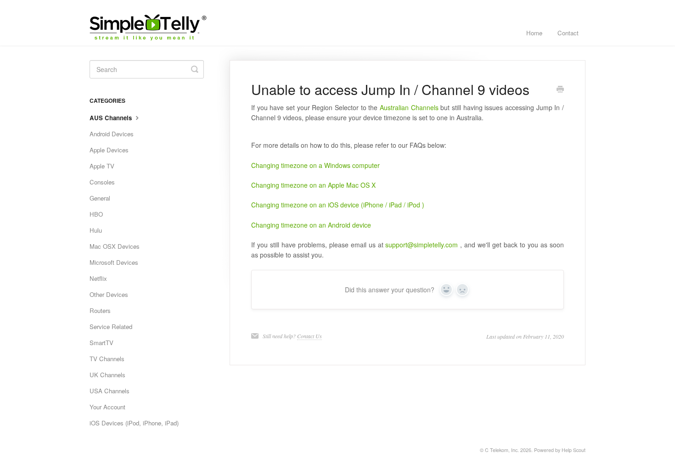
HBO (96, 214)
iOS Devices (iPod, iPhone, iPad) (134, 423)
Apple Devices (109, 149)
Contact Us (309, 336)
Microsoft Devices (114, 262)
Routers (100, 310)
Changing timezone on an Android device (311, 224)
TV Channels (107, 358)
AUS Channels (112, 117)
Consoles (102, 182)
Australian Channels (409, 107)
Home (534, 32)
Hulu (96, 230)
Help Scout (573, 450)
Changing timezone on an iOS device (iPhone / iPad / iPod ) (337, 204)
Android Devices (112, 133)
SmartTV (101, 342)
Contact (568, 32)
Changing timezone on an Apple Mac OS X (313, 185)
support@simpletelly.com (421, 244)
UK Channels (107, 374)
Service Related (111, 326)
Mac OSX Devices (115, 246)
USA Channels (109, 390)
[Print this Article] (560, 90)
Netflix (98, 278)
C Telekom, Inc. (502, 450)
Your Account (107, 406)
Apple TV (102, 166)
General (100, 198)
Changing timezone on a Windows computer (315, 165)
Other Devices (109, 294)
